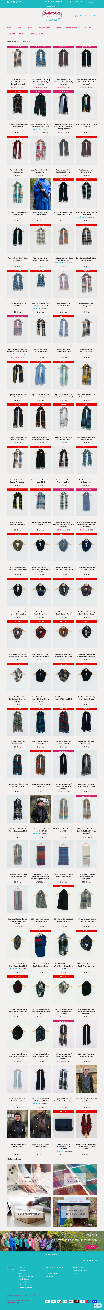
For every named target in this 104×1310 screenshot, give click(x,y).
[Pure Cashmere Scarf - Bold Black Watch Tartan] (63, 193)
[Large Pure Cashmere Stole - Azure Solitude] (40, 375)
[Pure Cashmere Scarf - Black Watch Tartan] (17, 238)
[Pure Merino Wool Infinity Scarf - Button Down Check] (86, 634)
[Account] (90, 16)
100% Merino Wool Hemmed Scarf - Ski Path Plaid (86, 920)
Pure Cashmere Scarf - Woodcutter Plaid (40, 350)
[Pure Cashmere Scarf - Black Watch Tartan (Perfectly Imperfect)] (86, 60)
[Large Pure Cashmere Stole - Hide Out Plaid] (17, 105)
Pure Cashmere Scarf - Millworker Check (86, 171)
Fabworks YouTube (52, 1273)
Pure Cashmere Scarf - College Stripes (17, 171)
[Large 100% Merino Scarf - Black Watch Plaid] (40, 1079)
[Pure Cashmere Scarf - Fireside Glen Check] (63, 460)
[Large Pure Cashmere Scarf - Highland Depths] (86, 417)
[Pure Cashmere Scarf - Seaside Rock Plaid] (63, 284)
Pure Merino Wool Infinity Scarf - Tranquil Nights (86, 698)
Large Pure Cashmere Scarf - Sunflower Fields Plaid (86, 396)
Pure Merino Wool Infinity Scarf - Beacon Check (86, 613)
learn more (91, 1247)
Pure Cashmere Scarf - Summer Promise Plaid (40, 259)
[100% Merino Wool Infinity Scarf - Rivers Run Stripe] (86, 944)
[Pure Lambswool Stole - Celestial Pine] (40, 722)
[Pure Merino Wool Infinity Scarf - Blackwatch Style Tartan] (40, 677)
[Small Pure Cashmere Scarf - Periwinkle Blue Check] (40, 284)
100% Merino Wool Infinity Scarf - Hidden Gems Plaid (18, 965)
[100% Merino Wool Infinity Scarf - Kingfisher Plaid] (40, 1034)
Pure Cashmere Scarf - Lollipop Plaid (86, 305)
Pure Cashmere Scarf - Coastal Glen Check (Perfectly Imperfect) (63, 525)
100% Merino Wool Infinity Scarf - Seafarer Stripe (41, 965)
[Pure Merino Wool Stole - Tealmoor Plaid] (63, 722)
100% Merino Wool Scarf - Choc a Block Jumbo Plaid (18, 830)
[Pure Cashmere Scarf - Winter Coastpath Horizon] (86, 238)
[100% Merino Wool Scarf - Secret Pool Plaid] (40, 809)
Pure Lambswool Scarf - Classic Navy (18, 1145)
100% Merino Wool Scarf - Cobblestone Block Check (86, 785)
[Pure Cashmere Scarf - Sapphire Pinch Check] (63, 150)
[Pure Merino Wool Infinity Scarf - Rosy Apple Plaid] (40, 634)
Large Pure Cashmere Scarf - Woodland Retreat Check (40, 438)
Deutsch (91, 2)
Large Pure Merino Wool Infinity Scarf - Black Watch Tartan (40, 569)
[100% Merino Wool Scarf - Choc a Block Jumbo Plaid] (17, 809)
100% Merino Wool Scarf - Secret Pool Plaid (41, 830)
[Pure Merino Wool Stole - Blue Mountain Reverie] (17, 764)
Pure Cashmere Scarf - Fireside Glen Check (63, 481)
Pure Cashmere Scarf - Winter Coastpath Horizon (86, 259)
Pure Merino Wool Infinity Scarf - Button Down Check (86, 655)
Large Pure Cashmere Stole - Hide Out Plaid (18, 125)
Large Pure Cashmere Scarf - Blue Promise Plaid (18, 438)
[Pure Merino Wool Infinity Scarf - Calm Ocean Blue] (17, 592)
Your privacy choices (25, 1288)
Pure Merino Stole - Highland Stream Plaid (40, 785)
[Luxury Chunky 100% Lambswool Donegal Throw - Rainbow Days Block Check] (40, 854)
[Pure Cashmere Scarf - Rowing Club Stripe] (86, 105)
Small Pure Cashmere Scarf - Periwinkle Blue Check (40, 305)
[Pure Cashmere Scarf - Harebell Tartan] (40, 194)
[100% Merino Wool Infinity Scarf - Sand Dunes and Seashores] (63, 989)
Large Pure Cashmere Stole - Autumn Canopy (18, 396)
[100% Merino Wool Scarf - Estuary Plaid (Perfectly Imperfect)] (63, 1034)
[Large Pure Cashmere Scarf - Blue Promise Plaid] (17, 417)
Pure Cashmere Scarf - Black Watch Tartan (18, 259)
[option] (52, 1241)
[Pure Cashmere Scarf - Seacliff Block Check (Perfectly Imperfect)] (17, 60)
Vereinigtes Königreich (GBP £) (74, 2)
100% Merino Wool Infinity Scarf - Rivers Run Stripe (86, 965)
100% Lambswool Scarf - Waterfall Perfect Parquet (17, 1100)
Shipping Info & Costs (25, 1276)
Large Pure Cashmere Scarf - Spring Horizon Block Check (63, 396)
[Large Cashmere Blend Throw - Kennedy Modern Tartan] (40, 105)
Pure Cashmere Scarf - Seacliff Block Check (86, 350)
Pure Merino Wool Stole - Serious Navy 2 (86, 743)
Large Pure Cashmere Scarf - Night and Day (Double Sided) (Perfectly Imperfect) (63, 126)
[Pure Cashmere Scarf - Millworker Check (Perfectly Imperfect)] (63, 60)
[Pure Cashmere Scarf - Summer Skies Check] (63, 329)
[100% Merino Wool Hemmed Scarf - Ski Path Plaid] (86, 899)
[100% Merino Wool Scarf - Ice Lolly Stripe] (63, 809)
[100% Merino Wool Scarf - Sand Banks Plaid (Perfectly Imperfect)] (86, 809)
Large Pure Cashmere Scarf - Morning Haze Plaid (63, 438)
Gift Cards (49, 1276)
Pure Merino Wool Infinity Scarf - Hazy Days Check (63, 655)
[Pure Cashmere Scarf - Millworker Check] (86, 150)
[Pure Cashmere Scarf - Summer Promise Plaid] (40, 238)
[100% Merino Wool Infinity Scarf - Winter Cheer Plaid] (17, 989)
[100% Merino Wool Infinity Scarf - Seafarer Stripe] (40, 944)
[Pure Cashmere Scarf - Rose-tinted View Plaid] (63, 238)
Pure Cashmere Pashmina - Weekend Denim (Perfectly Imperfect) (86, 525)
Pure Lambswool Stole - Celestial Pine (40, 743)
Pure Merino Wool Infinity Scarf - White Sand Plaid (63, 698)
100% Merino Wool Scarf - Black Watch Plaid (86, 1055)
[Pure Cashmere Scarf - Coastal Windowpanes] (17, 460)
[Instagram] (11, 2)
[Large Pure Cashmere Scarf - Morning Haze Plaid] (63, 417)
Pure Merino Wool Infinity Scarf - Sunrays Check (63, 613)
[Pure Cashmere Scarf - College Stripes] (17, 150)
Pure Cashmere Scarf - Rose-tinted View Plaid (63, 259)
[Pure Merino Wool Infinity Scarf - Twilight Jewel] (86, 547)
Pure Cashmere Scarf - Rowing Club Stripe (86, 125)
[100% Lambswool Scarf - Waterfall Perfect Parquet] (17, 1079)
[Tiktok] (17, 2)
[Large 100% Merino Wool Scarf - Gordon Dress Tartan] (63, 1079)
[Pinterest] (20, 2)
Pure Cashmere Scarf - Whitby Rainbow (40, 523)
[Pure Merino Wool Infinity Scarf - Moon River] (40, 592)
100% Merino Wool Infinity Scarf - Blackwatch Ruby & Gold (18, 1056)
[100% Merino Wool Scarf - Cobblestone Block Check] (86, 764)
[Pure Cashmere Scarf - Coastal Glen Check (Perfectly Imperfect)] (63, 502)
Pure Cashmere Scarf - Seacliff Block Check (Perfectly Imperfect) (17, 82)
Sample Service (23, 1279)
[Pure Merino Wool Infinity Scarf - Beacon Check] (86, 592)
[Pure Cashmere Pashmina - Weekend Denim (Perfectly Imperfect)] (86, 502)
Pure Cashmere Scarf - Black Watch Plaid (40, 481)
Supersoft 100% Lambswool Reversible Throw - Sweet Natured (17, 921)
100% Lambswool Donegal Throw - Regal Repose (63, 876)
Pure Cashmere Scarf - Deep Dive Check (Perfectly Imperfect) (40, 82)
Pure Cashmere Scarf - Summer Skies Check (63, 350)
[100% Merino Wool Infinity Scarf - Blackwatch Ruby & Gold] (17, 1034)
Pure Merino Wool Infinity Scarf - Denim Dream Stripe (63, 568)
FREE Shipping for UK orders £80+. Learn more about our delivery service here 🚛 (52, 4)
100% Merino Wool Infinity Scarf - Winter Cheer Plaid (18, 1011)
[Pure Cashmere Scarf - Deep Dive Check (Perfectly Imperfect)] (40, 60)
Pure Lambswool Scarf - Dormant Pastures (40, 1145)
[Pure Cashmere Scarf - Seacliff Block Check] (86, 329)
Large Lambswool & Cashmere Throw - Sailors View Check (63, 1146)
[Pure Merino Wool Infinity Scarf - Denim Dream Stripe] (63, 547)
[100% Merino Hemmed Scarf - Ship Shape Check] (40, 899)
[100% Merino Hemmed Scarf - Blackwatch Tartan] (63, 899)
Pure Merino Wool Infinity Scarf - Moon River (40, 613)
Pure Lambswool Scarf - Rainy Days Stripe (86, 1100)
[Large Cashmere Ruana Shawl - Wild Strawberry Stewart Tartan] (86, 1124)
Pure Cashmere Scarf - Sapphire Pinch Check (63, 171)
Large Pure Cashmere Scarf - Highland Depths (86, 438)
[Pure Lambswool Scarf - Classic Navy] (17, 1124)
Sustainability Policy (80, 1270)
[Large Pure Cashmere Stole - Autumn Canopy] (17, 375)
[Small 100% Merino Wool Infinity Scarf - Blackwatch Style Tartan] (86, 989)
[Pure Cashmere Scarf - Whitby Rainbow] (40, 502)
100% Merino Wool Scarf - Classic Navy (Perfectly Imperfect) (63, 786)
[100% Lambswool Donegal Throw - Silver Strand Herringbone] (86, 854)
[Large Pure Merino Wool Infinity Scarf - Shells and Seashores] (17, 677)
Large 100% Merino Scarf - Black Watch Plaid (40, 1100)
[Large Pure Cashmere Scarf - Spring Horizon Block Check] (63, 375)
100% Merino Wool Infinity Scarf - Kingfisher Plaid (41, 1055)
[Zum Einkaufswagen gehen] (94, 16)
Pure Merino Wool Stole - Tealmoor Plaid (63, 743)
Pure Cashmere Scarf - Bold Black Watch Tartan (63, 214)
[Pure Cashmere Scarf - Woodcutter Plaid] (40, 329)
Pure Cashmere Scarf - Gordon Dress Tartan (86, 214)
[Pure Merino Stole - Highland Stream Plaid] (40, 764)
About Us (21, 1267)
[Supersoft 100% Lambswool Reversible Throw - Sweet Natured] (17, 899)
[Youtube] (14, 2)
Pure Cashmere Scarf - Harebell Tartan (40, 214)
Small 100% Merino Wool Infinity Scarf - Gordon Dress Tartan (63, 966)
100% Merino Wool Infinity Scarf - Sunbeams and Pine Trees (40, 1012)
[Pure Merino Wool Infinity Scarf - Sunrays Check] (63, 592)
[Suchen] (85, 16)
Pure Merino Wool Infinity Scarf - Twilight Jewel (86, 568)
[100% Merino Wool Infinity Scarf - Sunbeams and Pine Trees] (40, 989)
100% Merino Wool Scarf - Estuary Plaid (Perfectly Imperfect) (63, 1056)
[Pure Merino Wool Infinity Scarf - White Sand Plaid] (63, 677)
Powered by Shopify (13, 1303)
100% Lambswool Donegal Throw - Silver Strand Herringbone (86, 877)
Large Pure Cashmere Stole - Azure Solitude (40, 396)
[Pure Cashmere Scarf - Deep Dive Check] (17, 284)
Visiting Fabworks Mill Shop (55, 1267)
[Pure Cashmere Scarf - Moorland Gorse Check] (17, 502)
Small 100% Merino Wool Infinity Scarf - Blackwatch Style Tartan (86, 1012)
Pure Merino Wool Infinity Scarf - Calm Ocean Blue (17, 613)
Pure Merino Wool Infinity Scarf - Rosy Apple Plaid (40, 655)
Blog (47, 1270)
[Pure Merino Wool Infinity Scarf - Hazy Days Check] (63, 634)
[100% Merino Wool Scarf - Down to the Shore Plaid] (17, 854)
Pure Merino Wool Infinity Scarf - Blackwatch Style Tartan (40, 699)
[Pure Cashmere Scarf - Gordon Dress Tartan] (86, 193)
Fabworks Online (26, 1301)
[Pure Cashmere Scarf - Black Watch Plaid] (40, 460)
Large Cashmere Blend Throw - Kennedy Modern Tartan (41, 125)
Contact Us (22, 1270)
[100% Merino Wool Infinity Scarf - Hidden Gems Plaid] (17, 944)
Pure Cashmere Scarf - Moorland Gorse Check (18, 523)
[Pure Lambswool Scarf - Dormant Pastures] (40, 1124)
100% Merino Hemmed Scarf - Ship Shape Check (40, 920)
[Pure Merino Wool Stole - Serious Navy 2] (86, 722)
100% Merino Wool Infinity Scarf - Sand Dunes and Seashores (64, 1012)
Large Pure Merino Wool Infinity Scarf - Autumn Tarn (18, 568)
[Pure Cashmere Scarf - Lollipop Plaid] (86, 284)
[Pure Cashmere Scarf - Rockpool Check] (86, 460)
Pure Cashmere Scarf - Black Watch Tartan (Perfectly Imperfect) (86, 82)
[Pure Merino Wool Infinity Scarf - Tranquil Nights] (86, 677)
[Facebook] (8, 2)
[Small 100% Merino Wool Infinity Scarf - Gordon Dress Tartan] (63, 944)
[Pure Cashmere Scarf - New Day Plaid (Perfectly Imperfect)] (17, 329)
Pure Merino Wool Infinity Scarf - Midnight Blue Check (17, 655)
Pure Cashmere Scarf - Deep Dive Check (17, 305)
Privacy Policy (78, 1267)
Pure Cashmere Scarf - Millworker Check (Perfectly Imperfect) (63, 82)
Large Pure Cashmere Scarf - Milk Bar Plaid (40, 171)
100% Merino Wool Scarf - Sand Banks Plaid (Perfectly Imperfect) (86, 831)
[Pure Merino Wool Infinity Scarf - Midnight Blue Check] (17, 634)
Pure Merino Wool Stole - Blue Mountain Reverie (18, 785)
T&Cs (75, 1273)
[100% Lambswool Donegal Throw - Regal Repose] (63, 854)
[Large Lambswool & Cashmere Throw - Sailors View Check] (63, 1124)
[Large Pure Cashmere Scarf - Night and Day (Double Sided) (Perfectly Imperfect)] (63, 105)
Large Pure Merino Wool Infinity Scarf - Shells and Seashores (17, 699)
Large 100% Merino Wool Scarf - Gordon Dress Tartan (63, 1100)
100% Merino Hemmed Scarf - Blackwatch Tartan (63, 920)
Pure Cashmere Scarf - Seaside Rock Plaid (63, 305)
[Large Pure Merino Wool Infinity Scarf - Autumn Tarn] (17, 547)
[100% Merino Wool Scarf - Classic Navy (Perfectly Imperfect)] (63, 764)
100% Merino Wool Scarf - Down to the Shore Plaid (18, 876)
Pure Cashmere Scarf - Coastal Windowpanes (17, 481)
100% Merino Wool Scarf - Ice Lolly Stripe (63, 830)
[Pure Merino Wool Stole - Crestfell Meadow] (17, 722)
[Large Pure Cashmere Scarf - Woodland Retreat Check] (40, 417)
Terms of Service (24, 1282)
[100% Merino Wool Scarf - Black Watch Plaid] (86, 1034)
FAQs (20, 1273)
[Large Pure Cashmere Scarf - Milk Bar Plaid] (40, 150)
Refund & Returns (24, 1285)
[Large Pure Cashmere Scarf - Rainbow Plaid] (17, 193)
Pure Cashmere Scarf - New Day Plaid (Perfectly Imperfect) (17, 350)
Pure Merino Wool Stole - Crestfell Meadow (17, 743)
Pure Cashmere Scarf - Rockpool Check (86, 481)
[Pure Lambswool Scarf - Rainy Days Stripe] (86, 1079)
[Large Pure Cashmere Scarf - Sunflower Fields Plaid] (86, 375)
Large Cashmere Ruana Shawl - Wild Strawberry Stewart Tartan (86, 1146)
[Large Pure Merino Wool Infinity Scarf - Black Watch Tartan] (40, 547)
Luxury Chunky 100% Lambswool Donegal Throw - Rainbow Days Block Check (40, 877)
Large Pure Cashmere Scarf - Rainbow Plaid (18, 214)
